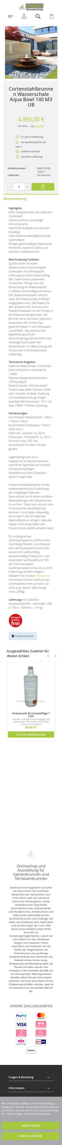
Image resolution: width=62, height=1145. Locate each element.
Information (16, 1088)
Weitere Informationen (37, 1113)
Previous (47, 656)
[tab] (31, 1077)
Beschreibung (15, 198)
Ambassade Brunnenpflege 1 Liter (31, 714)
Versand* (39, 126)
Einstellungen (30, 1136)
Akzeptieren (30, 1125)
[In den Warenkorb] (43, 187)
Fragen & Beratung (21, 1077)
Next (54, 656)
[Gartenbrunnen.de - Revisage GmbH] (31, 7)
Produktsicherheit (24, 636)
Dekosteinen (43, 576)
